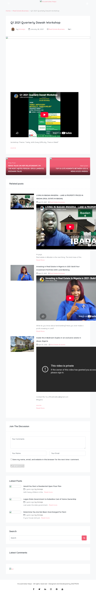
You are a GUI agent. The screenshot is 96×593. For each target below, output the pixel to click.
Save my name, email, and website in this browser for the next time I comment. (46, 459)
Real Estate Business (21, 11)
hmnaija (22, 29)
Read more (48, 492)
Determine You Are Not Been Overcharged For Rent (44, 512)
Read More (40, 260)
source (13, 148)
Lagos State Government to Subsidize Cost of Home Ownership (49, 499)
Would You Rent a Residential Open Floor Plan (42, 486)
